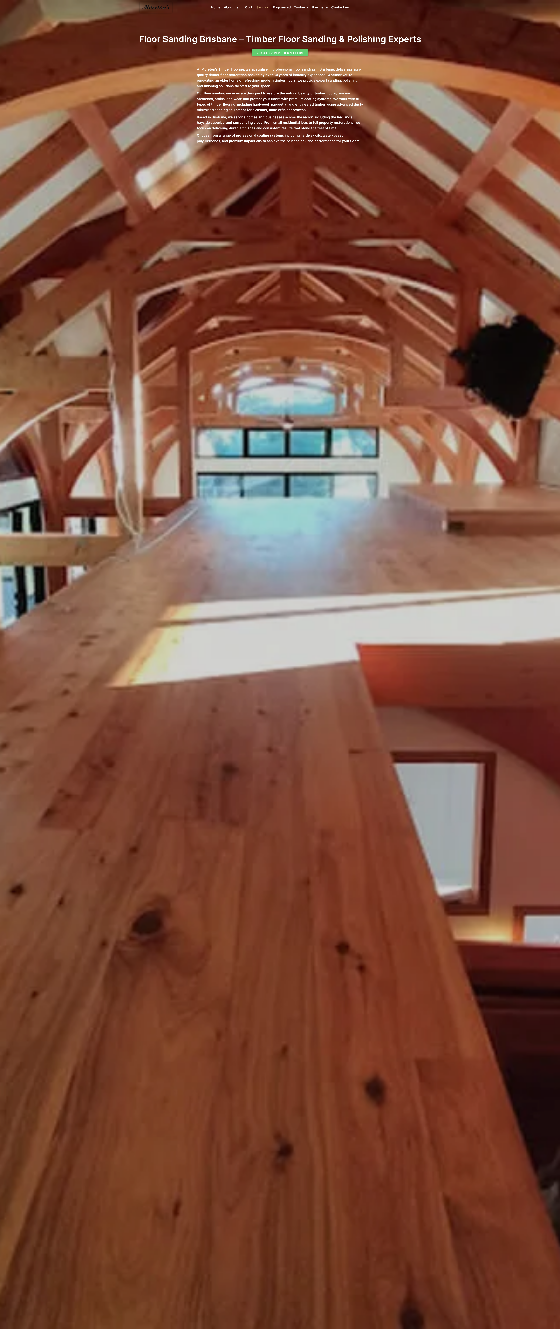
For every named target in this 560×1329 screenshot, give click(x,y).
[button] (240, 7)
